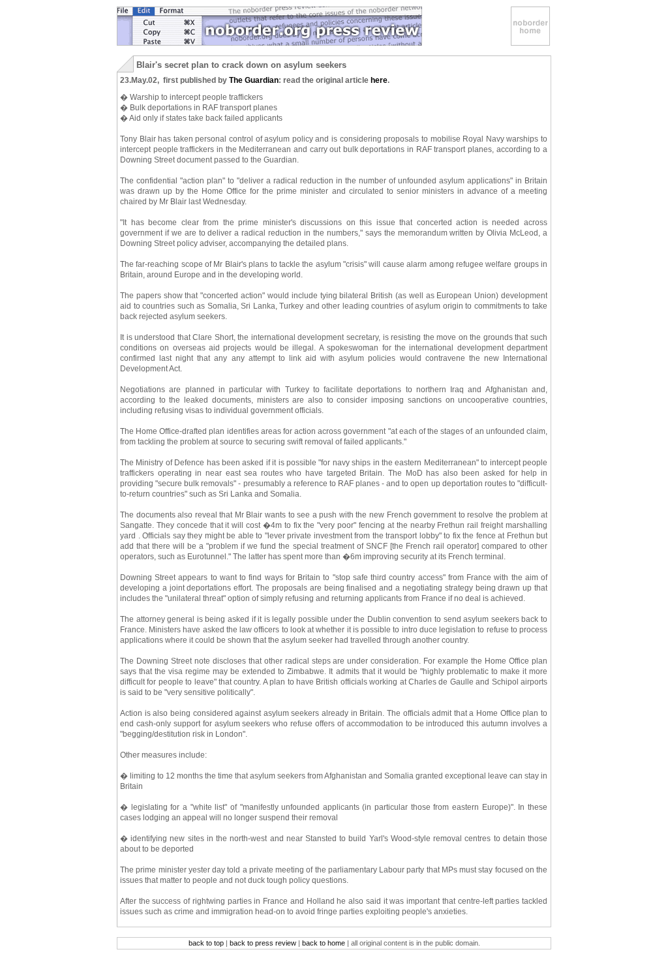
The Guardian (254, 80)
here (379, 80)
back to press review (263, 943)
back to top (206, 943)
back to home (323, 943)
